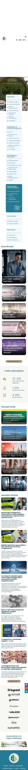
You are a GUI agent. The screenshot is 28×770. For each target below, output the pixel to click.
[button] (25, 37)
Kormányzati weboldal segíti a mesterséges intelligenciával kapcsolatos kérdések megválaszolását (12, 578)
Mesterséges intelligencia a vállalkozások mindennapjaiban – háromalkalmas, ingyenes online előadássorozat (13, 515)
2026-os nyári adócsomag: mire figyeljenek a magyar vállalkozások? (12, 611)
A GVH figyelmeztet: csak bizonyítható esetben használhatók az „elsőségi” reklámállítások (13, 667)
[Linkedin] (26, 691)
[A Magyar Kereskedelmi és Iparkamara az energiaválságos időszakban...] (14, 433)
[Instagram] (26, 688)
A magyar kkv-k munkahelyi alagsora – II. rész (11, 640)
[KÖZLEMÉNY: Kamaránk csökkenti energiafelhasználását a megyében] (14, 416)
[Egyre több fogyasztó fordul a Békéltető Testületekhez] (14, 466)
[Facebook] (26, 684)
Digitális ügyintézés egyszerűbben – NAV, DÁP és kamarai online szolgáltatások (14, 546)
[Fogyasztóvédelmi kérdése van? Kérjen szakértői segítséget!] (14, 483)
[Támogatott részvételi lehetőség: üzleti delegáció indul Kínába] (14, 450)
